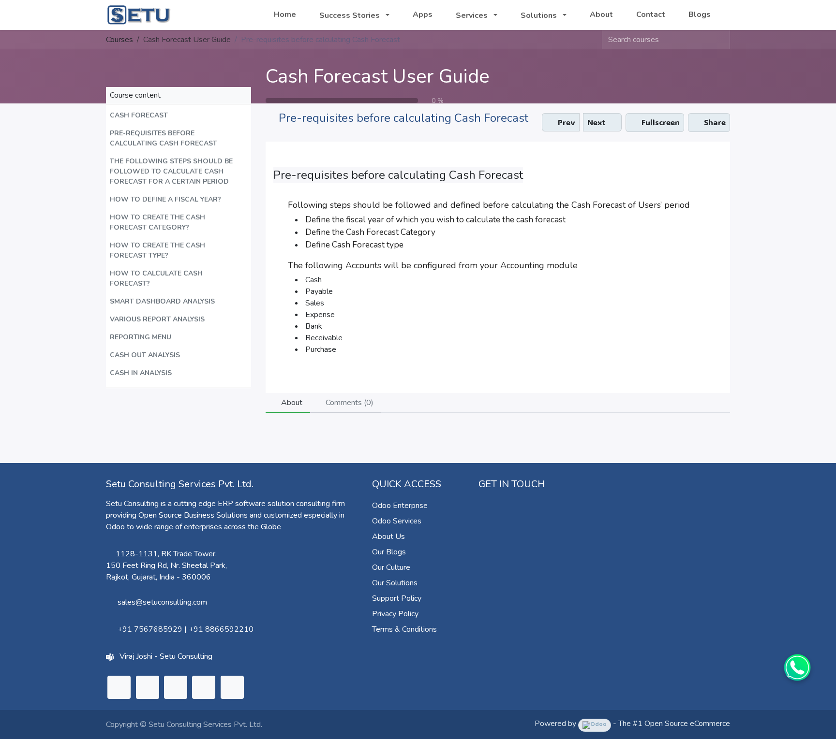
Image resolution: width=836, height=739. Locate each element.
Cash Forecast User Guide (378, 76)
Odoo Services (396, 521)
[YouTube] (203, 687)
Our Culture (391, 567)
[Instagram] (175, 687)
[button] (178, 115)
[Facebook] (232, 687)
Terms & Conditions (404, 629)
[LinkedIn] (119, 687)
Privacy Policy (395, 614)
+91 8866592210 (221, 629)
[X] (147, 687)
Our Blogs (389, 552)
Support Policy (396, 598)
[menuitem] (285, 14)
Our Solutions (395, 583)
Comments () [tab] (348, 402)
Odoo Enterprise (400, 505)
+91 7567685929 (150, 629)
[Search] (722, 39)
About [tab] (290, 402)
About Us (388, 536)
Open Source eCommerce (687, 723)
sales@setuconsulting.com (162, 602)
